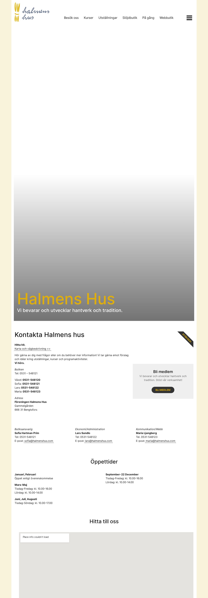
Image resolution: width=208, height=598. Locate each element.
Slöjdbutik (130, 18)
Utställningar (107, 18)
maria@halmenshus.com (160, 440)
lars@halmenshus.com (98, 440)
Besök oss (71, 18)
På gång (148, 18)
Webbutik (166, 18)
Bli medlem (163, 389)
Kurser (88, 18)
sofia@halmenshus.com (38, 440)
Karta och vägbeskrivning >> (33, 348)
